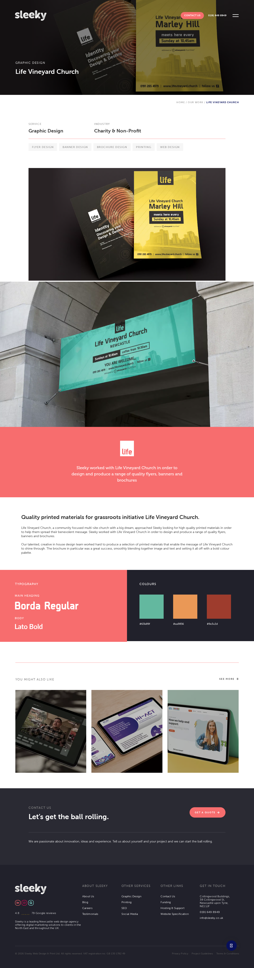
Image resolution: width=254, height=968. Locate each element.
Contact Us (192, 15)
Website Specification (175, 914)
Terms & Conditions (227, 953)
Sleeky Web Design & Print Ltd (42, 953)
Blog (85, 902)
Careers (87, 908)
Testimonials (90, 914)
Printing (126, 902)
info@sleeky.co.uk (211, 918)
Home (180, 102)
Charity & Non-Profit (117, 131)
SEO (124, 908)
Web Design (69, 763)
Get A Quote (205, 812)
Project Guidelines (202, 953)
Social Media (129, 914)
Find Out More (36, 729)
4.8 (35, 913)
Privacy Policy (180, 953)
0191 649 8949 (217, 15)
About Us (88, 896)
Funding (166, 902)
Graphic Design (30, 63)
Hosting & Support (172, 908)
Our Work (195, 102)
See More (226, 679)
